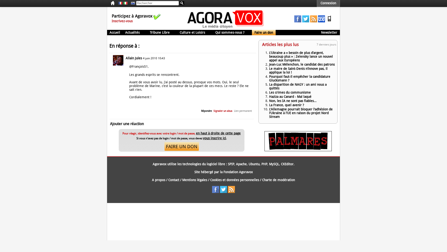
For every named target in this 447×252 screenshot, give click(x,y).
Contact (173, 180)
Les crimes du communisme (290, 92)
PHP (264, 164)
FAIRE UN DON (181, 146)
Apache (241, 164)
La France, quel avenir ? (286, 105)
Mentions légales (194, 180)
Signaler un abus (222, 110)
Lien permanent (243, 110)
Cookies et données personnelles (234, 180)
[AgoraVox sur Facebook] (297, 21)
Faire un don (263, 32)
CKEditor (287, 164)
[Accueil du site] (226, 28)
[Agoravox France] (120, 3)
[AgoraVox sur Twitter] (305, 21)
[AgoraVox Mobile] (329, 21)
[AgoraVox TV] (321, 21)
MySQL (274, 164)
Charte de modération (278, 180)
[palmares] (298, 150)
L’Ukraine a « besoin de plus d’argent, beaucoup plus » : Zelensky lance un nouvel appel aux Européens (301, 56)
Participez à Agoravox (132, 16)
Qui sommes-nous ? (229, 32)
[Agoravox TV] (132, 3)
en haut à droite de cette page (218, 133)
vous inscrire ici (214, 138)
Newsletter (329, 32)
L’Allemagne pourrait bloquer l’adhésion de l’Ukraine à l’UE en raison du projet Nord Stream (301, 113)
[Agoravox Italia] (125, 3)
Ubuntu (254, 164)
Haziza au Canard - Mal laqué (290, 96)
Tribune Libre (160, 32)
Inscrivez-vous (122, 21)
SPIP (231, 164)
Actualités (132, 32)
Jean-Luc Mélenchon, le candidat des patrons (302, 64)
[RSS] (313, 21)
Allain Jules (134, 58)
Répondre (206, 110)
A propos (158, 180)
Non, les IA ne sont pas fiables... (293, 101)
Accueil (115, 32)
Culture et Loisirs (192, 32)
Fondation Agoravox (238, 172)
